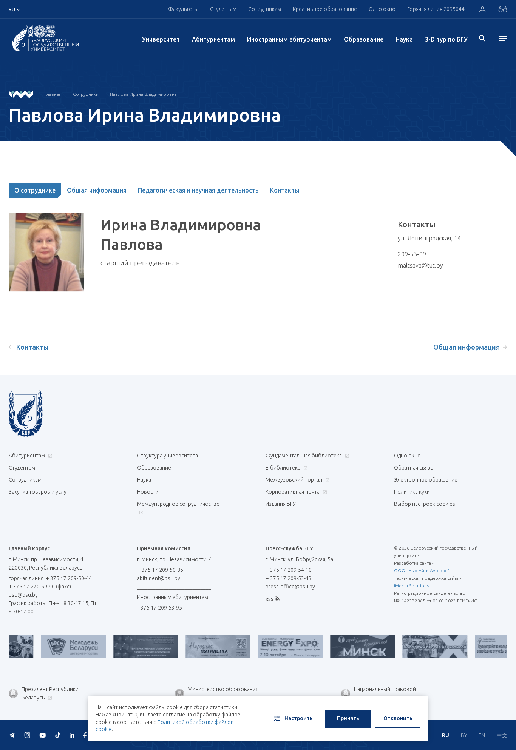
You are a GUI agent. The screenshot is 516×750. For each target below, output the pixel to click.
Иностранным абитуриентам (289, 39)
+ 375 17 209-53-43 (289, 578)
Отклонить (397, 718)
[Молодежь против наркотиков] (421, 646)
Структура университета (167, 456)
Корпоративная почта (293, 492)
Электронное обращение (425, 480)
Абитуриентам (213, 39)
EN (482, 735)
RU (445, 735)
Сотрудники (86, 94)
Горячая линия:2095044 (436, 9)
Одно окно (382, 9)
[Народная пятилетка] (204, 646)
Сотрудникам (25, 480)
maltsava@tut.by (420, 265)
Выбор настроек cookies (424, 504)
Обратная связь (413, 468)
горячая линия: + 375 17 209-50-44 (50, 578)
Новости (148, 492)
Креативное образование (325, 9)
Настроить (298, 718)
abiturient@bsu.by (158, 578)
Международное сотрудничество (178, 504)
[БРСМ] (59, 646)
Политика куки (412, 492)
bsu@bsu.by (23, 595)
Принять (348, 718)
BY (464, 735)
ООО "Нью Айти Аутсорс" (421, 570)
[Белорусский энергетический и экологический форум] (276, 646)
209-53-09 (412, 254)
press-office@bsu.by (290, 587)
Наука (404, 39)
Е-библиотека (283, 468)
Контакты (284, 190)
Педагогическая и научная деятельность (198, 190)
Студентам (22, 468)
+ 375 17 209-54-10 (289, 570)
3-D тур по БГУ (446, 39)
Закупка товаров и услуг (38, 492)
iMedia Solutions (411, 585)
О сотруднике (35, 190)
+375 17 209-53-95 (159, 608)
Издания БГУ (281, 504)
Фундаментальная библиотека (304, 456)
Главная (53, 94)
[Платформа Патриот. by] (132, 646)
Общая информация (97, 190)
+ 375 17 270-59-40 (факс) (40, 587)
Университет (161, 39)
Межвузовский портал (294, 480)
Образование (363, 39)
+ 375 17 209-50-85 (160, 570)
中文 (502, 735)
